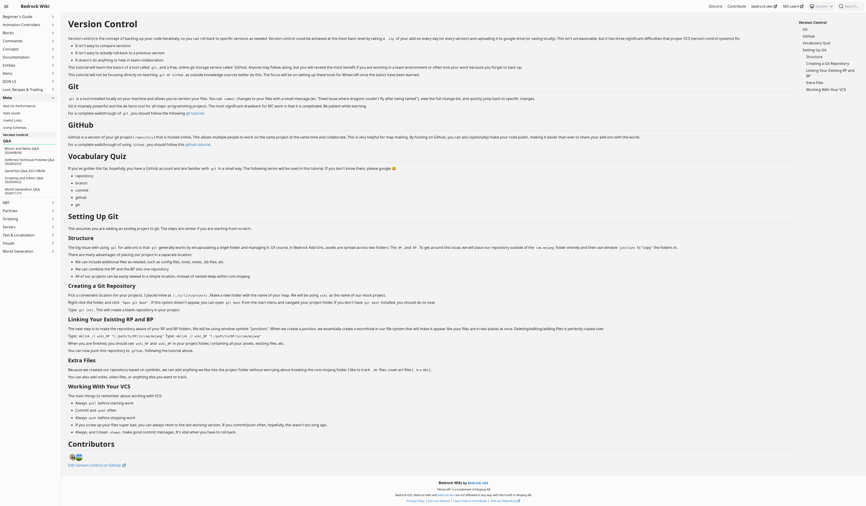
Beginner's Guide (17, 16)
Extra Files (814, 82)
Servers (9, 227)
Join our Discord (439, 501)
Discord (715, 6)
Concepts (11, 49)
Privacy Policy (415, 501)
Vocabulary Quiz (817, 43)
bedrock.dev (762, 6)
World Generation (18, 251)
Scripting (10, 218)
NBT (6, 202)
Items (7, 73)
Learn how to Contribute (470, 501)
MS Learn (791, 6)
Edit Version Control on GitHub (95, 465)
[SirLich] (72, 457)
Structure (814, 56)
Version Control (813, 22)
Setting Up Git (815, 50)
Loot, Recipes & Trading (23, 89)
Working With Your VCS (826, 89)
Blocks (8, 32)
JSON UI (9, 81)
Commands (12, 41)
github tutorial (197, 144)
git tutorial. (195, 113)
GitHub (809, 36)
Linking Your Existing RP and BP (830, 73)
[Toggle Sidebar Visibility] (6, 6)
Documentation (16, 57)
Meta (7, 97)
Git (805, 29)
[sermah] (79, 457)
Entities (9, 65)
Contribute (737, 6)
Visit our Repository (504, 501)
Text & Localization (19, 235)
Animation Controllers (21, 24)
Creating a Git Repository (827, 63)
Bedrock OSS (478, 483)
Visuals (9, 243)
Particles (10, 210)
